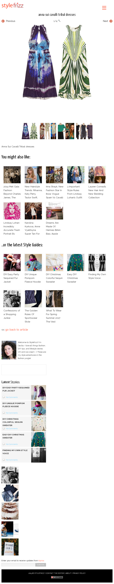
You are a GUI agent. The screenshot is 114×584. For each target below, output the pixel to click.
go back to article (16, 329)
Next (105, 21)
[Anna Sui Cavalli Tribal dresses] (57, 62)
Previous (10, 21)
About (68, 573)
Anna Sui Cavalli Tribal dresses (57, 15)
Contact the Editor (55, 573)
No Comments (12, 397)
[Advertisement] (57, 110)
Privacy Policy (79, 573)
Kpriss (41, 560)
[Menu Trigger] (104, 8)
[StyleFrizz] (12, 9)
